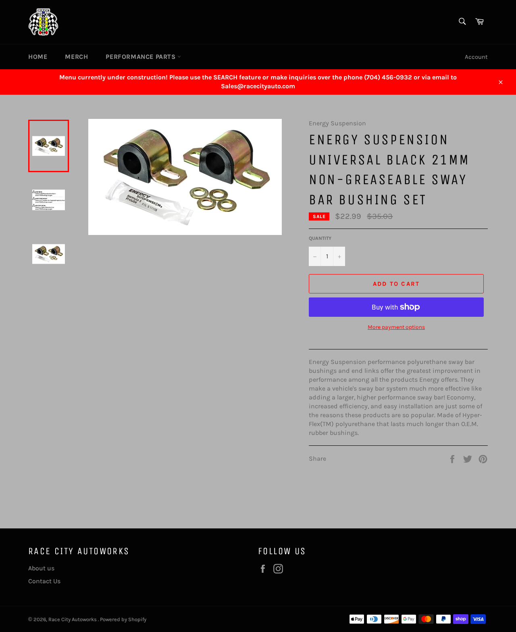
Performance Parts (141, 56)
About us (41, 568)
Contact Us (44, 581)
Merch (76, 56)
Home (37, 56)
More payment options (396, 327)
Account (476, 56)
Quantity (320, 238)
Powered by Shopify (123, 619)
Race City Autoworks (73, 619)
